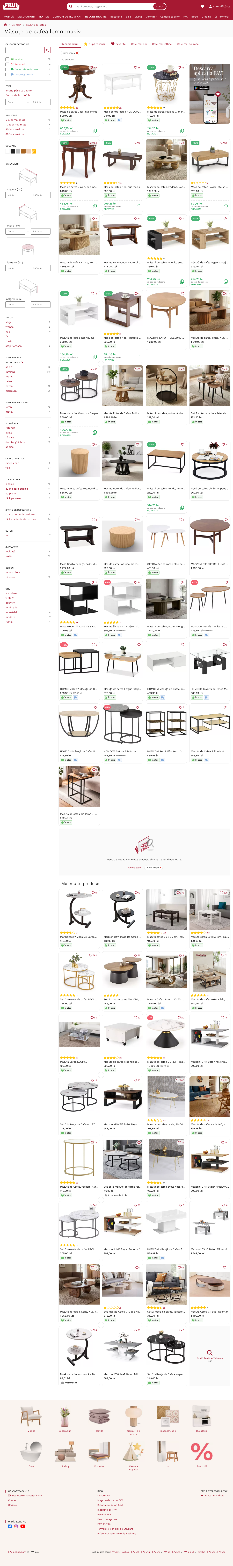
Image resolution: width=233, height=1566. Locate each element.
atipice (9, 446)
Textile (99, 1430)
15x (208, 933)
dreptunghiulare (15, 442)
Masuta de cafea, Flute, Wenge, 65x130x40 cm (175, 626)
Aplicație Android (214, 1495)
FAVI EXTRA (104, 1524)
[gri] (18, 151)
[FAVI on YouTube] (22, 1526)
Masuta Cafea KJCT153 (73, 1061)
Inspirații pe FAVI (107, 1509)
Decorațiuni (65, 1430)
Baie (31, 1466)
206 (226, 892)
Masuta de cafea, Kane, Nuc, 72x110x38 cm (85, 1311)
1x (207, 183)
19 (139, 892)
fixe (7, 467)
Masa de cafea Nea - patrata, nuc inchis (127, 337)
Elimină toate (135, 867)
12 (96, 293)
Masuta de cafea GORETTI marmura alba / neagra (177, 1061)
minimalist (11, 607)
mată (8, 556)
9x (120, 107)
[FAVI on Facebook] (10, 1526)
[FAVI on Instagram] (16, 1526)
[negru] (13, 151)
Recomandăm (69, 44)
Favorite (121, 44)
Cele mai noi (139, 44)
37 (95, 369)
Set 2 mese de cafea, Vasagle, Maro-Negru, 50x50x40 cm (181, 1311)
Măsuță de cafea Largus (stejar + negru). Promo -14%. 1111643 (140, 689)
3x (120, 183)
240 (182, 1080)
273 (182, 892)
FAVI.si (221, 1552)
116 (226, 1017)
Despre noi (103, 1495)
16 (139, 143)
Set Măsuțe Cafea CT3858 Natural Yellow (128, 1311)
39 (139, 1330)
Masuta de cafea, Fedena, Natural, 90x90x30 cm (176, 187)
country (10, 602)
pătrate (9, 437)
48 (226, 1142)
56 (182, 1267)
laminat (10, 371)
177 (138, 1080)
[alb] (7, 151)
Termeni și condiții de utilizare (115, 1528)
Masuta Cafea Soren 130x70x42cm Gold (171, 999)
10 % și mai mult (15, 124)
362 (95, 955)
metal (9, 376)
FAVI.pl (135, 1552)
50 (95, 1017)
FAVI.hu (146, 1552)
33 (139, 1017)
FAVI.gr (211, 1552)
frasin (8, 341)
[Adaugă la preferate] (182, 293)
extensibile (12, 463)
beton (9, 386)
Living (65, 1466)
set (7, 535)
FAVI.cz (114, 1552)
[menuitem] (9, 16)
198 (95, 67)
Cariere (12, 1505)
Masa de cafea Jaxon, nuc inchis (79, 187)
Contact (13, 1500)
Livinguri (16, 24)
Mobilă (31, 1430)
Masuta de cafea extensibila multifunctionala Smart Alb (137, 1061)
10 (139, 293)
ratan (8, 381)
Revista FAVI (104, 1514)
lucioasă (10, 551)
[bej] (28, 151)
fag (7, 336)
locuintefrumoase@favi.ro (27, 1495)
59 (139, 1205)
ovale (8, 432)
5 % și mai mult (15, 119)
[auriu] (34, 151)
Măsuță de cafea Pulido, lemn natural (169, 488)
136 (226, 143)
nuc (7, 331)
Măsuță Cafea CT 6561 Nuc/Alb (209, 1311)
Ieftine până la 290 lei (18, 90)
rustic (8, 621)
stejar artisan (13, 345)
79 (95, 1142)
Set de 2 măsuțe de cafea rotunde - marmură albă (134, 1186)
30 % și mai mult (15, 134)
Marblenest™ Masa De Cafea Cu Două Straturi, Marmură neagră (142, 936)
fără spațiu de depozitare (21, 519)
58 (139, 67)
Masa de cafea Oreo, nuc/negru (79, 413)
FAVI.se (176, 1552)
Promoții (202, 1466)
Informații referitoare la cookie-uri (117, 1533)
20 (182, 1017)
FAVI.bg (201, 1552)
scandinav (11, 593)
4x (77, 107)
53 (226, 955)
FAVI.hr (156, 1552)
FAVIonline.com (17, 1552)
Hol (168, 1466)
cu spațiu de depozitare (20, 514)
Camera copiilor (133, 1468)
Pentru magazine (107, 1519)
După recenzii (97, 44)
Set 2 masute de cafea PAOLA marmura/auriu (87, 999)
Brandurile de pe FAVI (110, 1505)
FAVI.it (167, 1552)
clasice (9, 484)
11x (120, 1058)
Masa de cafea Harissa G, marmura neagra (172, 111)
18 (96, 1080)
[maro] (23, 151)
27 (95, 582)
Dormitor (99, 1466)
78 (182, 1142)
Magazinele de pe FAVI (110, 1500)
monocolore (12, 572)
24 (139, 582)
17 (139, 520)
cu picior (10, 493)
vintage (9, 598)
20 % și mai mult (15, 129)
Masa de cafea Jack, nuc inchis (78, 111)
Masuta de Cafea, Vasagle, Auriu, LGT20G (84, 1186)
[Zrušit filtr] (22, 361)
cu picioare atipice (16, 488)
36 (139, 955)
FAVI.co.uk (189, 1552)
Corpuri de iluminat (133, 1432)
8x (77, 1058)
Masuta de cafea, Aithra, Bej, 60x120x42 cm (86, 262)
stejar (8, 322)
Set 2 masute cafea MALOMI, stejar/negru (129, 999)
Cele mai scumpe (188, 44)
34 (95, 1330)
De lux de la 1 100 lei (18, 95)
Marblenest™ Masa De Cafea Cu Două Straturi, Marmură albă (96, 936)
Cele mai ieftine (162, 44)
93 (226, 1080)
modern (10, 617)
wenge (9, 326)
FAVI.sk (125, 1552)
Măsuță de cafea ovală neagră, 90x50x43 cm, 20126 (178, 1186)
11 (227, 369)
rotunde (10, 427)
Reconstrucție (167, 1430)
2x (77, 622)
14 (226, 444)
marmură (11, 390)
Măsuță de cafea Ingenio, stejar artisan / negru (175, 262)
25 (182, 67)
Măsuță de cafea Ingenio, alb (77, 337)
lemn (8, 406)
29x (164, 933)
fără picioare (13, 498)
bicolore (10, 577)
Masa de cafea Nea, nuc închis (122, 187)
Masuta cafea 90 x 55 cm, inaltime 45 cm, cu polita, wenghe (183, 936)
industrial (11, 612)
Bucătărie (201, 1430)
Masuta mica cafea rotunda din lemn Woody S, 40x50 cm (94, 488)
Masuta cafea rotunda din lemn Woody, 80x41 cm (133, 564)
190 (95, 143)
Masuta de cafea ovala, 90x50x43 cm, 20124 (173, 1124)
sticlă (8, 367)
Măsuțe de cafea (36, 24)
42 (95, 1205)
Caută (159, 6)
